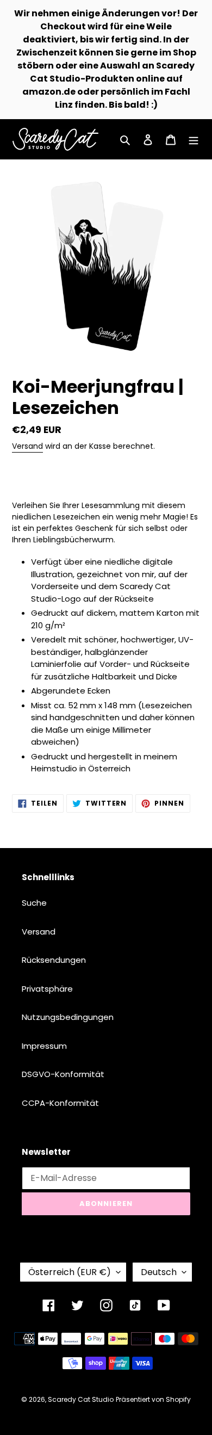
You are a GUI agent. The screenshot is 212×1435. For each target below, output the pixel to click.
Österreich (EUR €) (69, 1272)
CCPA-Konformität (60, 1103)
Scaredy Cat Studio (81, 1399)
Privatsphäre (47, 988)
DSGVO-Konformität (63, 1074)
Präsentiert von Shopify (153, 1399)
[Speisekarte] (193, 139)
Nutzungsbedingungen (68, 1017)
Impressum (44, 1045)
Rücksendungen (54, 960)
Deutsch (159, 1272)
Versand (27, 446)
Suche (34, 902)
